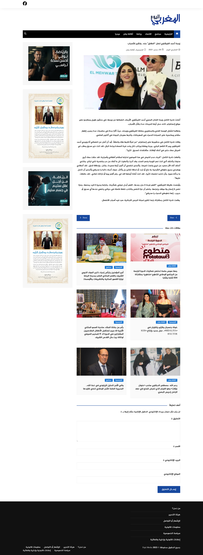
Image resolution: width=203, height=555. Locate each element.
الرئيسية (168, 34)
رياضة (139, 34)
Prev (172, 218)
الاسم (176, 446)
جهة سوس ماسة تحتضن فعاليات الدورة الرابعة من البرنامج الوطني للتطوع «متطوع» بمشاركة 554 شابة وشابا (155, 274)
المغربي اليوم (172, 49)
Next (85, 218)
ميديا (117, 34)
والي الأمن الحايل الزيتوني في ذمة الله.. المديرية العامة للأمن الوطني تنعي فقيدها (103, 387)
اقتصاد (148, 34)
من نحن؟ (176, 508)
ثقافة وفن (128, 34)
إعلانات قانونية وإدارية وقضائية (165, 539)
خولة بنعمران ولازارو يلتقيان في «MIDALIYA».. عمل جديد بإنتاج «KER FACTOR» (159, 331)
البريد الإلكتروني (171, 460)
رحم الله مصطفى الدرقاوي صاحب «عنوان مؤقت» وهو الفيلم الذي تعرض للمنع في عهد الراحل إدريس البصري (156, 389)
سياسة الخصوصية (171, 533)
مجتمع (158, 34)
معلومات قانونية (172, 527)
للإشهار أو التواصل (171, 521)
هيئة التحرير (174, 514)
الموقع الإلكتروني (172, 474)
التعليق (175, 419)
